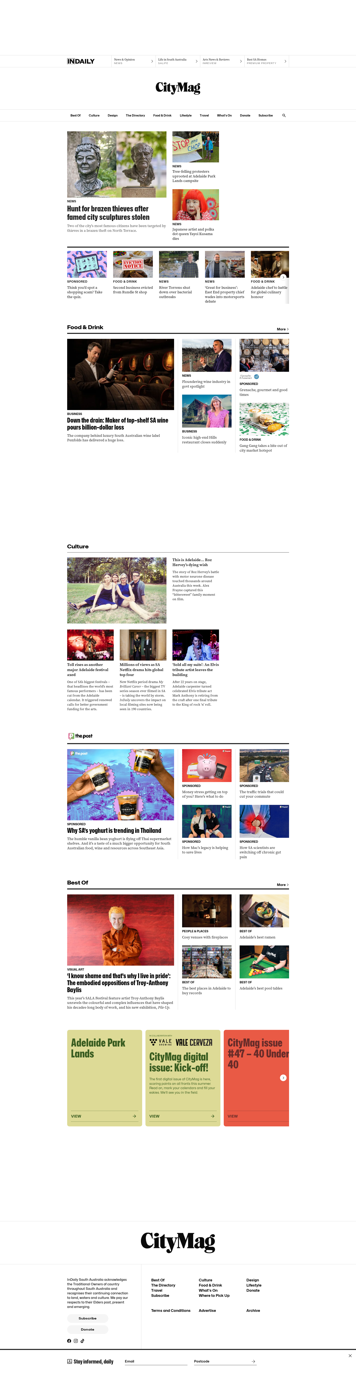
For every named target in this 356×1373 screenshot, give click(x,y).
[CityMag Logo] (178, 88)
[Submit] (252, 1361)
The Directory (135, 115)
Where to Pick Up (214, 1295)
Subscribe (266, 115)
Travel (204, 115)
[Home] (89, 61)
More (281, 329)
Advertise (207, 1310)
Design (113, 115)
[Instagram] (76, 1341)
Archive (253, 1310)
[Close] (350, 1356)
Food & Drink (162, 115)
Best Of (75, 115)
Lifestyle (186, 115)
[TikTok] (82, 1341)
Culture (94, 115)
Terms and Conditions (171, 1310)
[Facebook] (69, 1341)
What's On (224, 115)
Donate (245, 115)
